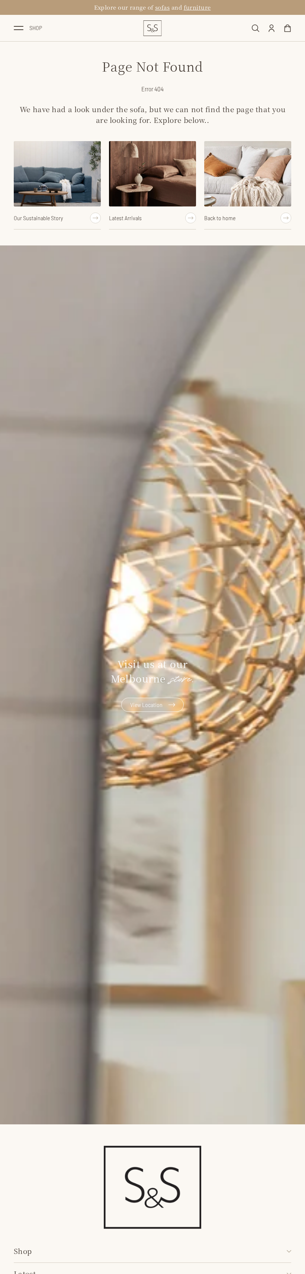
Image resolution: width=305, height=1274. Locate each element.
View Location (146, 704)
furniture (197, 7)
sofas (162, 7)
